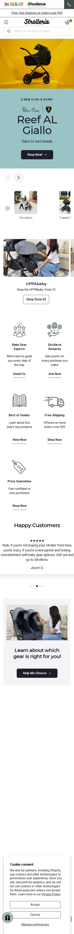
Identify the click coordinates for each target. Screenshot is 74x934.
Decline (35, 915)
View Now (19, 440)
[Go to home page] (37, 22)
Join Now (54, 374)
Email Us (19, 374)
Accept (35, 904)
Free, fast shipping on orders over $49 (37, 13)
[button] (67, 210)
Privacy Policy (51, 894)
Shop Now (54, 440)
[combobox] (39, 31)
